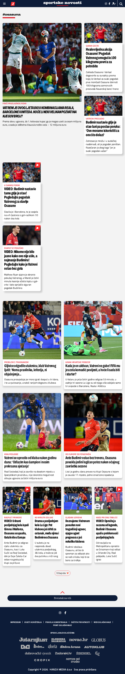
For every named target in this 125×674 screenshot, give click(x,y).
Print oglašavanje (62, 625)
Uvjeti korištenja (33, 622)
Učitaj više (61, 573)
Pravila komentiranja (56, 622)
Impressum (15, 622)
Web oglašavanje (102, 622)
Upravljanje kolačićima (62, 633)
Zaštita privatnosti (80, 622)
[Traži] (121, 4)
